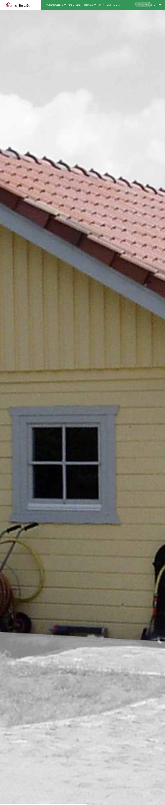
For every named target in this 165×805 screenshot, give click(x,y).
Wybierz (54, 5)
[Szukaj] (155, 5)
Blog (109, 5)
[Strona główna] (18, 4)
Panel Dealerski (74, 5)
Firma (100, 5)
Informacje (88, 5)
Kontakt (116, 5)
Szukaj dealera (143, 5)
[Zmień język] (160, 5)
